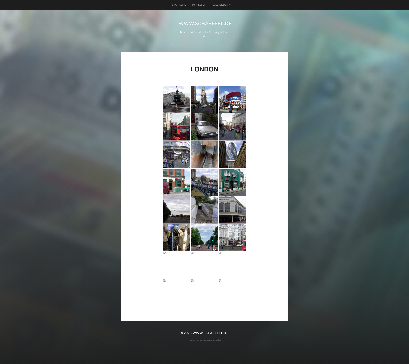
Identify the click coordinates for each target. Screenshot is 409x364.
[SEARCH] (238, 4)
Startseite (179, 4)
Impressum (199, 4)
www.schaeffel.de (205, 23)
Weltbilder (220, 4)
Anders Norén (212, 340)
